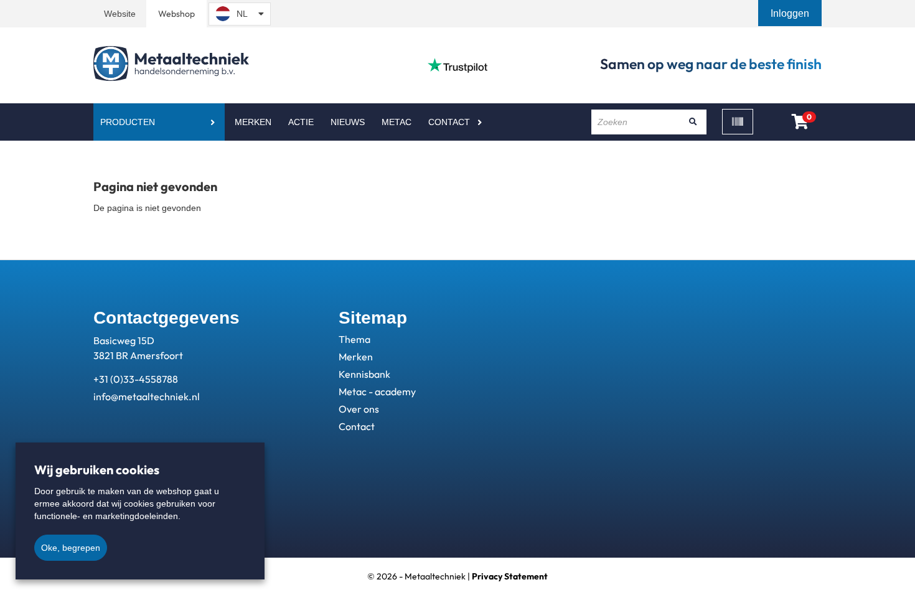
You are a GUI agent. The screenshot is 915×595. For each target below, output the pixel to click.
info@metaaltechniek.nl (146, 396)
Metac (396, 122)
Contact (449, 122)
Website (120, 14)
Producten (127, 122)
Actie (301, 122)
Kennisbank (364, 374)
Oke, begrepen (70, 548)
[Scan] (737, 121)
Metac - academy (377, 391)
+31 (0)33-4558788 (135, 379)
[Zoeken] (692, 122)
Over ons (359, 409)
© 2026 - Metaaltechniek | (457, 576)
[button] (791, 13)
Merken (253, 122)
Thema (354, 339)
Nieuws (348, 122)
